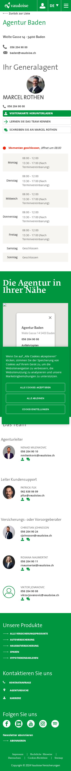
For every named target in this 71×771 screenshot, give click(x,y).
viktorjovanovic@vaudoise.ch (40, 595)
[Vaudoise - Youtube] (31, 724)
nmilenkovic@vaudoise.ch (38, 455)
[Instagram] (43, 724)
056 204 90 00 (18, 47)
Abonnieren (18, 740)
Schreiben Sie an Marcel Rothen (33, 129)
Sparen (14, 651)
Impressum (18, 754)
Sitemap (59, 757)
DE (52, 5)
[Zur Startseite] (16, 5)
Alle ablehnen (35, 398)
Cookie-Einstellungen (35, 409)
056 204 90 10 (29, 451)
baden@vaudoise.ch (23, 53)
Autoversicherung (22, 639)
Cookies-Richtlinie (38, 757)
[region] (35, 386)
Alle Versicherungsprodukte (29, 633)
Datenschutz (15, 757)
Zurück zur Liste (19, 13)
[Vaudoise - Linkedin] (19, 724)
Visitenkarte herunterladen (31, 113)
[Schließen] (50, 317)
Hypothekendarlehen (24, 658)
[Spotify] (55, 724)
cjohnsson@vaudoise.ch (36, 535)
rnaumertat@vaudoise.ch (37, 565)
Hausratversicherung (24, 645)
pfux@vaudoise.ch (32, 495)
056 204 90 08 (29, 591)
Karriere (15, 698)
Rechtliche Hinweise (42, 754)
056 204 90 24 (29, 531)
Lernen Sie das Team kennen (30, 121)
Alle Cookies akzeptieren (35, 387)
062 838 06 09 (29, 491)
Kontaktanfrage (20, 682)
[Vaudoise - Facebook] (6, 724)
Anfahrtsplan (30, 345)
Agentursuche (19, 690)
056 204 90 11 (29, 561)
